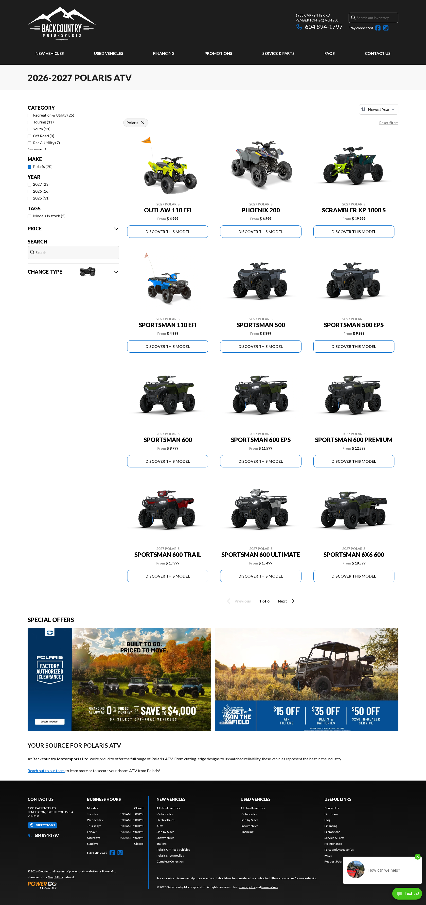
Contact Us (377, 53)
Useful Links (337, 799)
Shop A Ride (55, 877)
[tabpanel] (115, 826)
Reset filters (388, 123)
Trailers (162, 843)
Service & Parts (278, 53)
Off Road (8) (43, 135)
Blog (327, 820)
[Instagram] (386, 28)
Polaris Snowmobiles (170, 855)
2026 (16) (41, 191)
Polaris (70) (43, 166)
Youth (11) (42, 128)
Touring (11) (43, 122)
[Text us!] (407, 894)
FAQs (329, 53)
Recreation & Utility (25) (53, 115)
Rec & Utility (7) (46, 142)
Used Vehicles (108, 53)
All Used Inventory (253, 808)
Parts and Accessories (339, 849)
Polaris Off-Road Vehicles (173, 849)
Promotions (218, 53)
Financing (164, 53)
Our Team (331, 814)
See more (35, 149)
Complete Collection (170, 861)
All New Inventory (168, 808)
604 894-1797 (324, 26)
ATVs (160, 826)
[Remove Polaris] (142, 123)
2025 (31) (41, 198)
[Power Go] (72, 885)
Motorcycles (165, 814)
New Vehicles (50, 53)
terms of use (269, 887)
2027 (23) (41, 184)
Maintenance (333, 843)
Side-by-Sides (165, 832)
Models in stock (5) (49, 215)
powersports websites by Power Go (92, 871)
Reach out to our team (46, 770)
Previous (243, 601)
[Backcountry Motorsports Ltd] (62, 23)
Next (282, 601)
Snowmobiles (165, 838)
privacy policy (246, 887)
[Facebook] (378, 28)
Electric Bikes (166, 820)
